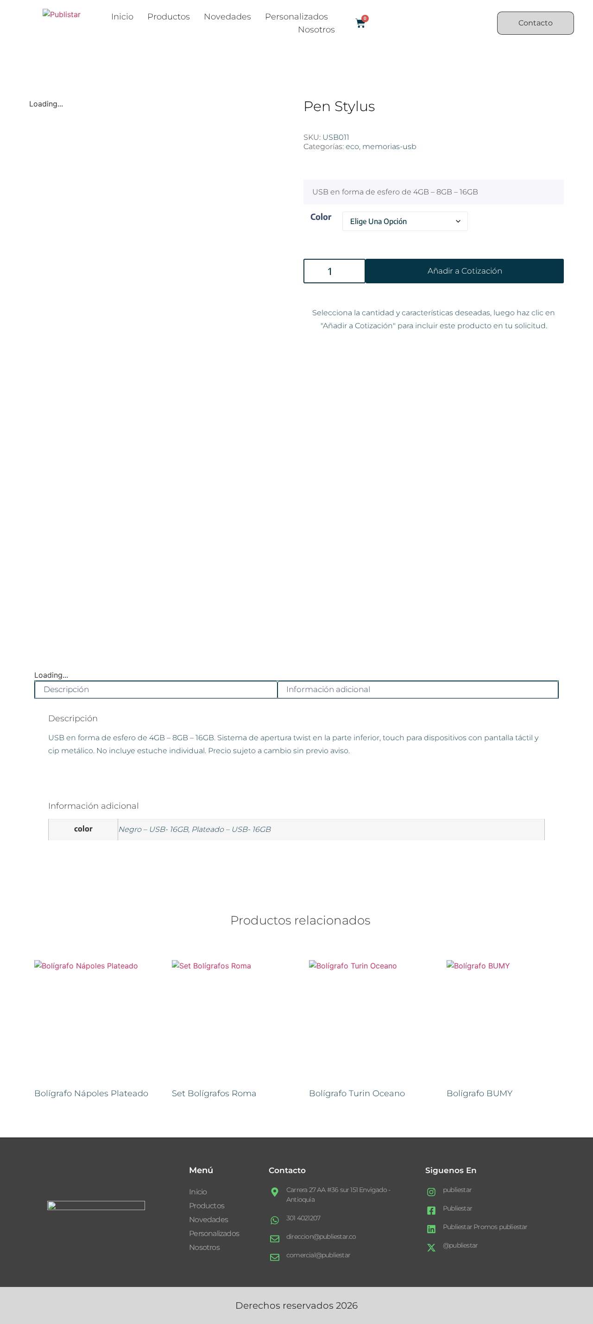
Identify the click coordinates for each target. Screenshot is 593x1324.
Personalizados (296, 17)
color (320, 216)
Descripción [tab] (66, 689)
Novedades (227, 17)
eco (352, 146)
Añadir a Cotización (465, 270)
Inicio (122, 17)
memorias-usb (389, 146)
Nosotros (316, 30)
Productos (168, 17)
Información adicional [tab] (328, 689)
